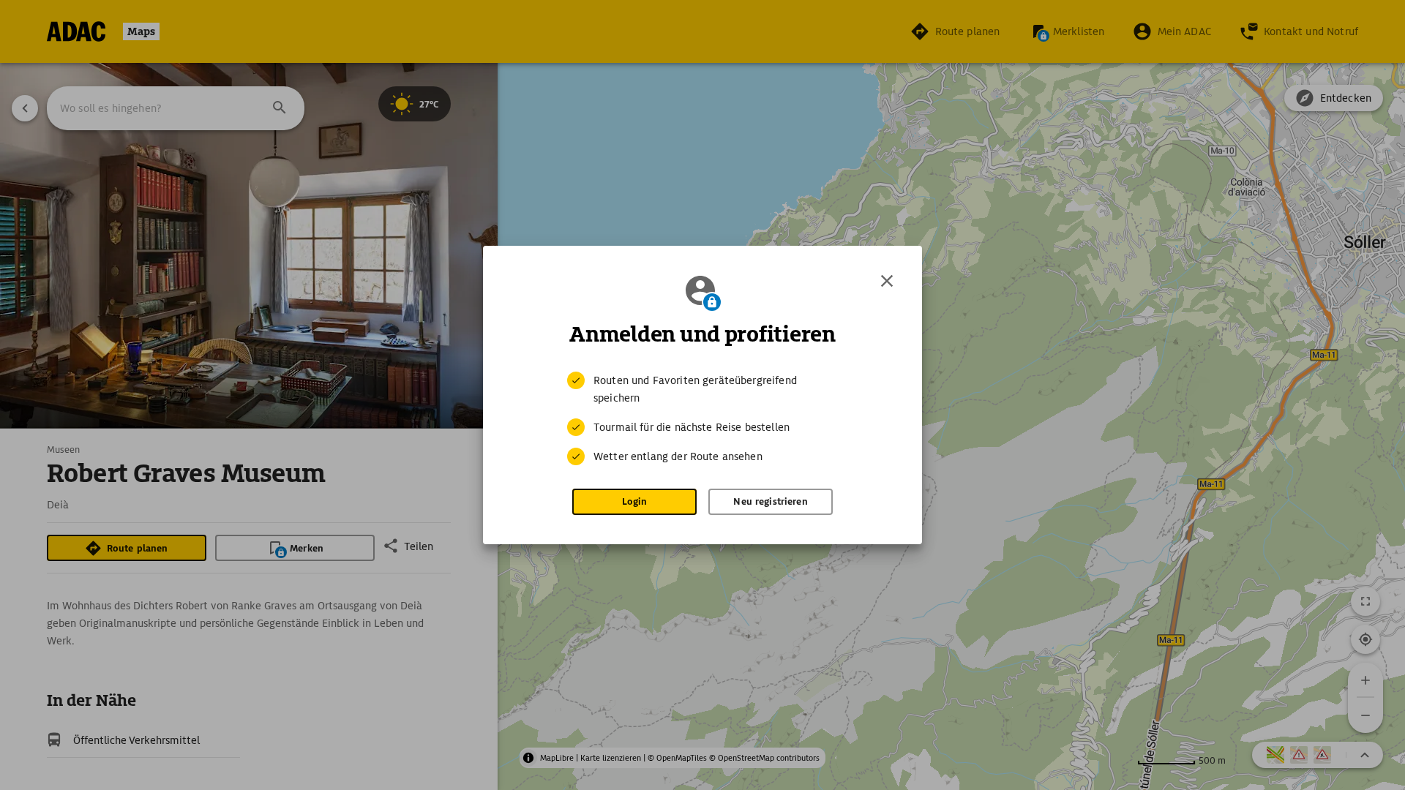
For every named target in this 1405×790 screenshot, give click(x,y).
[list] (702, 418)
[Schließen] (886, 280)
